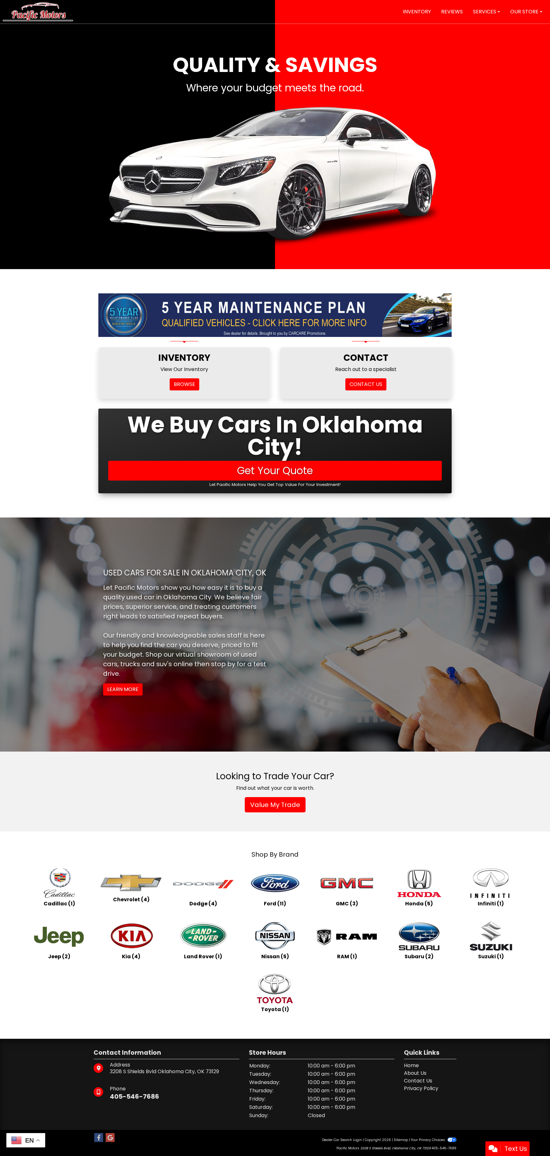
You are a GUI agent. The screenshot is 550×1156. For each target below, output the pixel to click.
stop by (223, 664)
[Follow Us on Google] (110, 1138)
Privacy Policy (421, 1088)
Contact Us (418, 1080)
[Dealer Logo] (38, 11)
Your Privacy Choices (428, 1140)
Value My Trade (275, 804)
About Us (415, 1073)
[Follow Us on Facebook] (98, 1138)
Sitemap (401, 1140)
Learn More (122, 689)
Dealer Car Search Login (342, 1140)
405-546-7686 (134, 1096)
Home (411, 1065)
